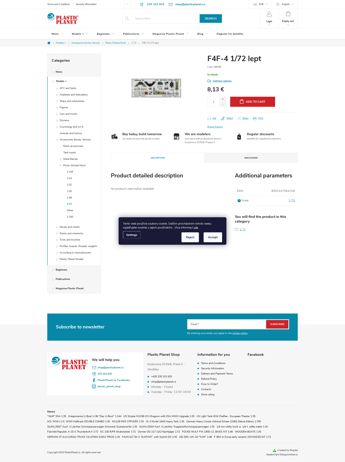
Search (211, 18)
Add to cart (255, 102)
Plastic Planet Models (72, 259)
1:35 (69, 191)
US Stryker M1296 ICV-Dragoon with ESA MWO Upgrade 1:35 (158, 416)
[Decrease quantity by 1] (223, 104)
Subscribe (277, 324)
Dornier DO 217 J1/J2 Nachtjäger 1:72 (159, 431)
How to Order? (209, 384)
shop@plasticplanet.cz (110, 367)
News (59, 72)
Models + (61, 81)
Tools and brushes (70, 239)
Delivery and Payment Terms (217, 373)
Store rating (207, 394)
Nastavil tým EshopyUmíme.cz (282, 454)
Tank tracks (69, 152)
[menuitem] (57, 34)
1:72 (69, 204)
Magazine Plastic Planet (70, 288)
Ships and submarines (72, 101)
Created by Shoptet (287, 450)
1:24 (69, 178)
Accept (213, 237)
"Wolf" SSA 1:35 (56, 416)
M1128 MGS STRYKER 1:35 (128, 421)
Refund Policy (209, 379)
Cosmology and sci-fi (71, 127)
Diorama (64, 120)
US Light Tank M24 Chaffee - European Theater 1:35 (226, 416)
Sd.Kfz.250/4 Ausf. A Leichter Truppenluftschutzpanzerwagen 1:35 (176, 426)
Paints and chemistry (71, 233)
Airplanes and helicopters (74, 94)
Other (70, 210)
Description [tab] (158, 157)
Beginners (61, 269)
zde (196, 228)
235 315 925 (105, 374)
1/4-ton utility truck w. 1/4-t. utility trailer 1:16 (242, 426)
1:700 (70, 217)
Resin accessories (73, 146)
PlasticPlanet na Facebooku (114, 380)
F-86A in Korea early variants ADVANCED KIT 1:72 (242, 437)
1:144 (70, 171)
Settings (131, 235)
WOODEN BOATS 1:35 (248, 431)
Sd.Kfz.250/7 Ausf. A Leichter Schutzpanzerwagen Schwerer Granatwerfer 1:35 (92, 426)
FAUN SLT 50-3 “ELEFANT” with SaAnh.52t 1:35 (149, 437)
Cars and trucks (68, 114)
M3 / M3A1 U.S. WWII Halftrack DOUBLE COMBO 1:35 (78, 421)
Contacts (206, 389)
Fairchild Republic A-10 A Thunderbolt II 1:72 (72, 431)
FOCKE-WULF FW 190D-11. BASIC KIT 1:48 (207, 431)
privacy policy (240, 333)
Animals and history (71, 133)
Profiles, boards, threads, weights (78, 246)
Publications (63, 279)
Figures (64, 107)
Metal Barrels (70, 159)
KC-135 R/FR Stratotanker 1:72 (118, 431)
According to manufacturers (75, 252)
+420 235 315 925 (161, 376)
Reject (190, 237)
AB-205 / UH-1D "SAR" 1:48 (195, 437)
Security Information (86, 4)
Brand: (215, 127)
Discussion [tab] (251, 157)
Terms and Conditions (58, 4)
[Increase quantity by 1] (223, 99)
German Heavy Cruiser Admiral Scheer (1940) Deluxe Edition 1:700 (223, 421)
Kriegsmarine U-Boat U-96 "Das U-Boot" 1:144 (94, 416)
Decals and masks (70, 227)
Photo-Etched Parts (74, 165)
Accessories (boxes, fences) (75, 139)
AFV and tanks (68, 88)
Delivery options (222, 81)
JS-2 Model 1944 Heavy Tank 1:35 (165, 421)
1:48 (69, 197)
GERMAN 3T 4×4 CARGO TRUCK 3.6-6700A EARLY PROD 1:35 (83, 437)
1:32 (69, 184)
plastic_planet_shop (109, 386)
